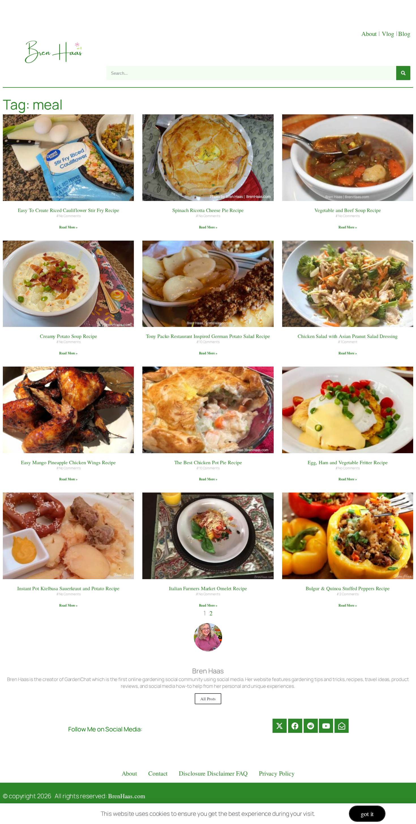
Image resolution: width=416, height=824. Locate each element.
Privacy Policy (277, 773)
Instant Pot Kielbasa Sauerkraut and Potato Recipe (68, 588)
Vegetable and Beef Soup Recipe (347, 210)
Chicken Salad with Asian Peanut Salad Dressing (347, 336)
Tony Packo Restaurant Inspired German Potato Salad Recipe (208, 336)
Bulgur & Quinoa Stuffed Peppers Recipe (348, 588)
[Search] (403, 73)
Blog (404, 33)
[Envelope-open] (341, 726)
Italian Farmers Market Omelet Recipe (208, 588)
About (369, 33)
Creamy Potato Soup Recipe (68, 336)
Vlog (389, 33)
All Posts (208, 698)
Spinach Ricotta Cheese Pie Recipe (208, 210)
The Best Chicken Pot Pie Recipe (208, 462)
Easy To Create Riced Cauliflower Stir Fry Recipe (68, 210)
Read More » (68, 227)
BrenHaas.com (126, 796)
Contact (158, 773)
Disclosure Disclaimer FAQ (213, 773)
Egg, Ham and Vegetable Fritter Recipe (347, 462)
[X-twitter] (280, 726)
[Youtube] (326, 726)
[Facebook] (295, 726)
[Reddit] (311, 726)
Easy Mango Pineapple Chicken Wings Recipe (68, 462)
